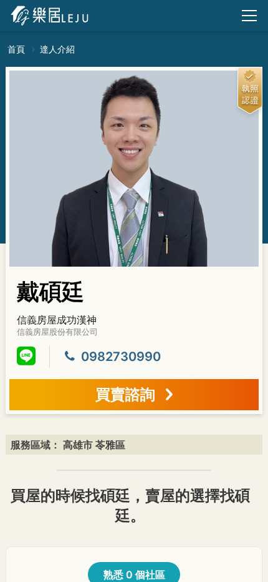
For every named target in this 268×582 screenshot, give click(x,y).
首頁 (17, 49)
